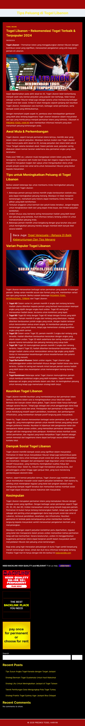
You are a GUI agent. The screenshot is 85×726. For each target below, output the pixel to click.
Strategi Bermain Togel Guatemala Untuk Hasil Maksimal (31, 677)
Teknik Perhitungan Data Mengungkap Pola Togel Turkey (31, 690)
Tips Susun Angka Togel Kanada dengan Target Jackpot (31, 671)
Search (6, 653)
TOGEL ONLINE (11, 27)
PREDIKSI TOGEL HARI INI (46, 722)
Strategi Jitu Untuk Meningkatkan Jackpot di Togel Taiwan (31, 683)
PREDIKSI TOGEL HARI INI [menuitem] (17, 123)
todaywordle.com (63, 553)
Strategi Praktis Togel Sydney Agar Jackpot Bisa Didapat (31, 695)
